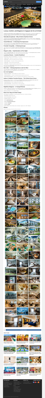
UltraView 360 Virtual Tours (12, 4)
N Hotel (9, 104)
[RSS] (38, 382)
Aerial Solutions (24, 4)
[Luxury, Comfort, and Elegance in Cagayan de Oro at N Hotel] (10, 337)
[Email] (37, 382)
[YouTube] (35, 382)
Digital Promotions (29, 4)
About (32, 4)
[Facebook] (33, 382)
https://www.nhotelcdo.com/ (11, 101)
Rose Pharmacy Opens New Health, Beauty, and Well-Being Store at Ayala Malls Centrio (35, 353)
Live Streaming (7, 4)
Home (4, 4)
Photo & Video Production (19, 4)
